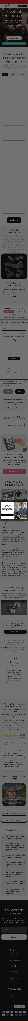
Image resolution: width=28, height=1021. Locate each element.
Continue (7, 514)
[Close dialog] (26, 502)
